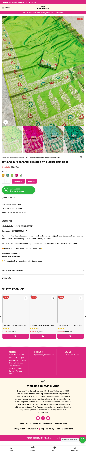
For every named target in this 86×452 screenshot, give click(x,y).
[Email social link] (14, 212)
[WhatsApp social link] (22, 212)
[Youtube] (48, 418)
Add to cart (18, 181)
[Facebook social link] (8, 212)
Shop (8, 157)
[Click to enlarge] (5, 122)
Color (4, 172)
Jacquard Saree (16, 157)
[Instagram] (43, 418)
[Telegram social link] (25, 212)
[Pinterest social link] (17, 212)
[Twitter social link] (11, 212)
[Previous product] (79, 157)
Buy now (31, 181)
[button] (15, 336)
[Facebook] (38, 418)
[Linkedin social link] (19, 212)
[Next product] (83, 157)
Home (3, 157)
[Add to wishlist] (26, 298)
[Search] (83, 7)
